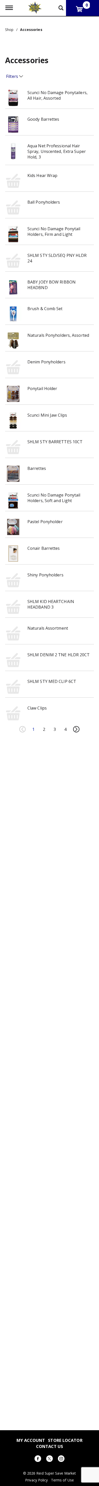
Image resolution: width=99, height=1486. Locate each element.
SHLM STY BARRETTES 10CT (54, 442)
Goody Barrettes (43, 119)
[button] (33, 729)
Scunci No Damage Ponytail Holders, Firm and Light (53, 231)
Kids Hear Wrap (42, 175)
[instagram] (61, 1459)
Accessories (31, 29)
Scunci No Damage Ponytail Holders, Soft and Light (53, 497)
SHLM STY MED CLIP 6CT (51, 681)
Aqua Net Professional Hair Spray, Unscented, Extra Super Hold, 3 (56, 151)
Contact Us (49, 1446)
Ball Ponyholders (43, 202)
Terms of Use (62, 1480)
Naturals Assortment (47, 628)
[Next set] (76, 729)
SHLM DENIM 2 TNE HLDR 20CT (58, 655)
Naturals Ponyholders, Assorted (58, 335)
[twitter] (49, 1459)
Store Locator (65, 1440)
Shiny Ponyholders (45, 575)
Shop (9, 29)
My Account (30, 1440)
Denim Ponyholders (46, 362)
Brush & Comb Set (45, 308)
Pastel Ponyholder (45, 521)
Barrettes (36, 468)
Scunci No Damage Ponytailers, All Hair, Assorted (57, 95)
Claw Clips (37, 708)
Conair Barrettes (43, 548)
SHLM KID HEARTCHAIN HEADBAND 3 (50, 604)
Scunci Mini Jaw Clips (47, 415)
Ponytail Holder (42, 388)
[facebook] (38, 1459)
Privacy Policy (36, 1480)
